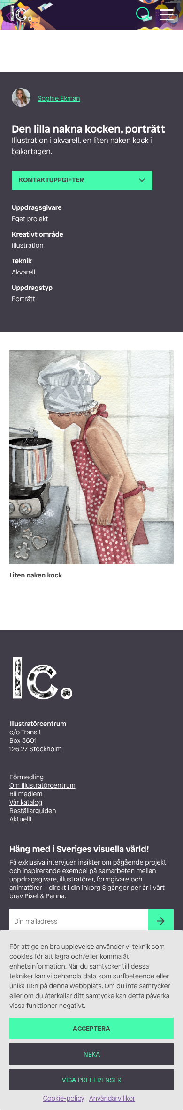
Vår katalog (25, 802)
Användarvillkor (112, 1098)
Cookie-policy (63, 1098)
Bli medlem (25, 794)
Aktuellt (20, 819)
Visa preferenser (92, 1079)
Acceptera (91, 1028)
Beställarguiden (32, 811)
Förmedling (26, 777)
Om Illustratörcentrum (42, 785)
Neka (92, 1054)
